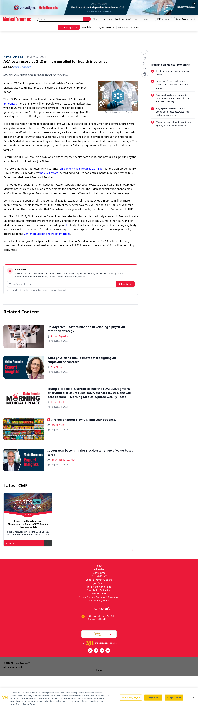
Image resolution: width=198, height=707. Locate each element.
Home (99, 670)
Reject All (153, 697)
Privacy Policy (99, 593)
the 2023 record (48, 173)
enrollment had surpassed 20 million (82, 168)
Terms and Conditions (99, 586)
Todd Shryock (57, 367)
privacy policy (61, 290)
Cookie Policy (29, 704)
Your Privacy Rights (99, 600)
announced (10, 103)
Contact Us (99, 572)
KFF (67, 225)
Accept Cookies (174, 697)
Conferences (132, 19)
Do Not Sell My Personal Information (99, 597)
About (99, 565)
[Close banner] (194, 4)
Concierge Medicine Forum (104, 27)
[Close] (193, 697)
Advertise (99, 569)
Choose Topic (66, 27)
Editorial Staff (99, 576)
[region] (99, 697)
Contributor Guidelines (99, 590)
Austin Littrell (57, 402)
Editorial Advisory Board (99, 579)
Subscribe (123, 284)
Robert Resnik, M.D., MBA (63, 459)
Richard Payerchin (59, 336)
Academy (119, 19)
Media (107, 19)
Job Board (99, 583)
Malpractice (135, 27)
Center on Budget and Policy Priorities (47, 233)
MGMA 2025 (123, 27)
